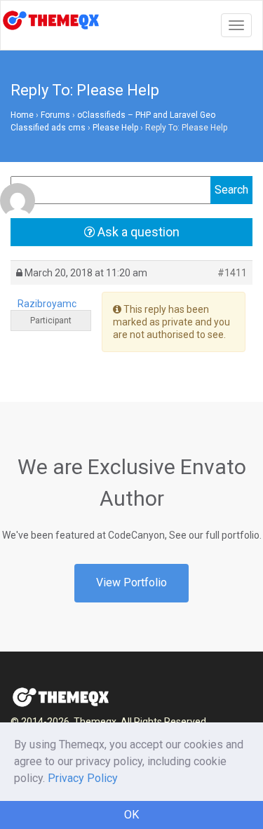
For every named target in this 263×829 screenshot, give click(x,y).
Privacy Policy (83, 778)
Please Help (115, 128)
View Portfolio (131, 582)
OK (131, 814)
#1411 (232, 272)
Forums (55, 115)
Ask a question (137, 231)
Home (22, 115)
